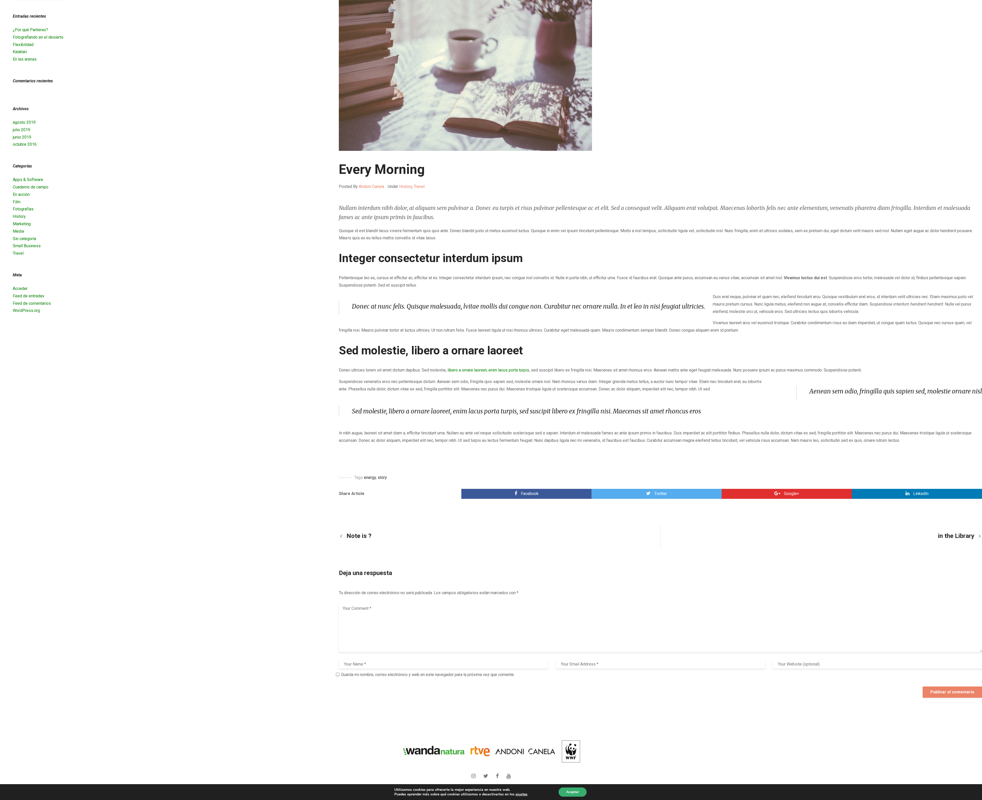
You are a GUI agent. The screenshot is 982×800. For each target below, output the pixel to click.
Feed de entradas (28, 296)
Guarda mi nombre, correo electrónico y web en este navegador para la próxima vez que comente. (428, 674)
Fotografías (23, 209)
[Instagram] (474, 774)
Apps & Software (28, 179)
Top (959, 774)
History (405, 186)
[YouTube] (508, 774)
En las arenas (25, 59)
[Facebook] (498, 774)
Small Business (27, 245)
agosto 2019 (24, 122)
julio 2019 (21, 129)
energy (370, 477)
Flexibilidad (23, 44)
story (382, 477)
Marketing (22, 223)
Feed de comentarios (32, 303)
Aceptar (572, 792)
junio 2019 (22, 137)
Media (18, 231)
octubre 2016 (25, 144)
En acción (21, 194)
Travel (419, 186)
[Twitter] (487, 774)
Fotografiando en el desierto (38, 37)
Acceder (20, 288)
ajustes (521, 794)
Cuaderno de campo (30, 187)
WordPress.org (26, 310)
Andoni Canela (371, 186)
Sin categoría (24, 238)
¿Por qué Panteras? (30, 29)
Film (16, 201)
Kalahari (20, 51)
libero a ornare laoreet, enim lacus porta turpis (488, 370)
